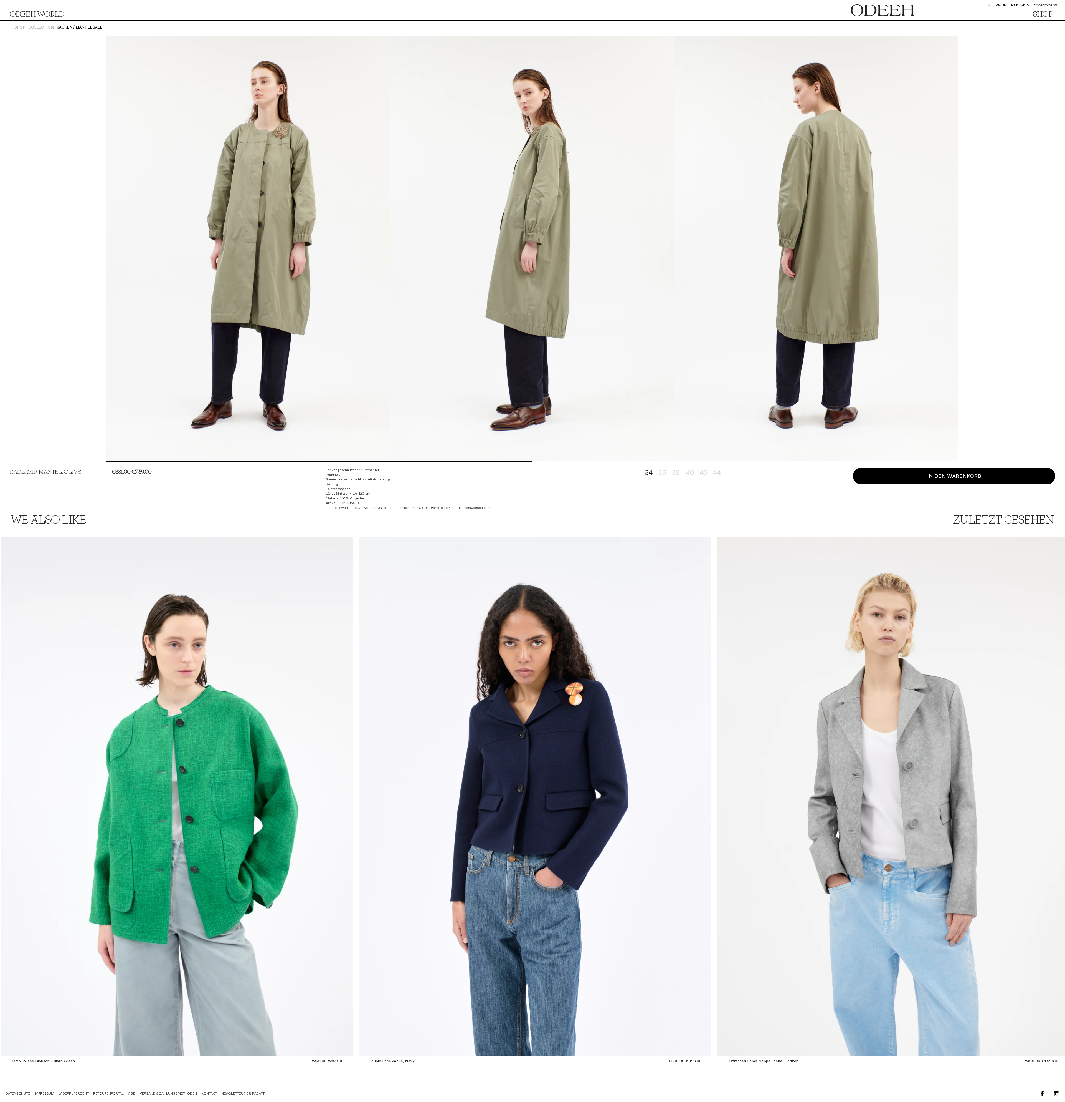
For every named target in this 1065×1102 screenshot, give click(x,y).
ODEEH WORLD (37, 14)
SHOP (1043, 14)
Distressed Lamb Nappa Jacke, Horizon (762, 1061)
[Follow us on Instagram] (1056, 1093)
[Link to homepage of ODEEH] (882, 10)
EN (1004, 4)
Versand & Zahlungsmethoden (168, 1093)
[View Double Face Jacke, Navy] (535, 796)
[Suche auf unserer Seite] (989, 4)
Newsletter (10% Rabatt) (243, 1093)
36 (662, 473)
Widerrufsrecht (74, 1093)
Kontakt (209, 1093)
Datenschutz (18, 1093)
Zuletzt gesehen (1003, 521)
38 (676, 473)
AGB (131, 1093)
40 (690, 473)
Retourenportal (108, 1093)
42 (704, 473)
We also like (48, 521)
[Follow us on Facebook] (1042, 1093)
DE (998, 4)
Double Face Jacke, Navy (391, 1061)
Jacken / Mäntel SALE (79, 27)
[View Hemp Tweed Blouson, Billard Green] (177, 796)
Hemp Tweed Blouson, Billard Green (42, 1061)
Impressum (44, 1093)
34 (649, 473)
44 (717, 473)
